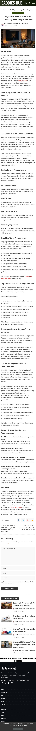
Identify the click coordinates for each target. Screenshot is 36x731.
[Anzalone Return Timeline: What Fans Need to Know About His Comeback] (6, 631)
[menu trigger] (33, 3)
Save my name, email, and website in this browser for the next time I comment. (18, 582)
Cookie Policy (23, 725)
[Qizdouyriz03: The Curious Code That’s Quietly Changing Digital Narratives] (6, 605)
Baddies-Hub (11, 3)
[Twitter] (23, 520)
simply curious (22, 81)
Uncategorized (18, 13)
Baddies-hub (8, 668)
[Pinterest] (28, 520)
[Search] (29, 3)
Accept (18, 729)
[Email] (32, 520)
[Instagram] (12, 683)
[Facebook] (18, 520)
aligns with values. (16, 507)
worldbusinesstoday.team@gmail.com (16, 23)
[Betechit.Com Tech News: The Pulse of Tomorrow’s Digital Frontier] (6, 618)
